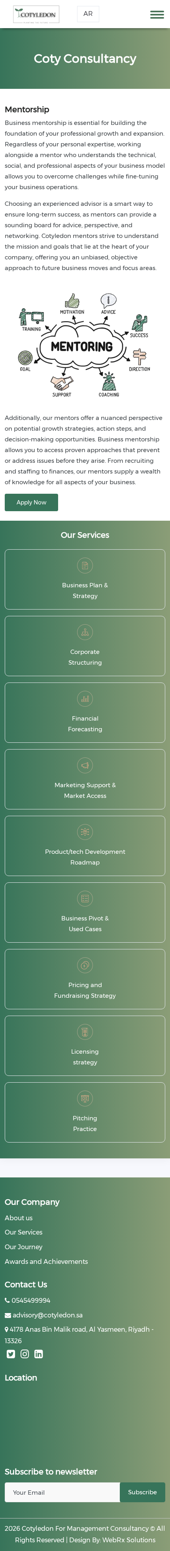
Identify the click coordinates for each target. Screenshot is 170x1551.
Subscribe (142, 1492)
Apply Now (31, 502)
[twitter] (11, 1354)
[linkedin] (38, 1354)
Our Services (23, 1232)
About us (18, 1218)
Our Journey (23, 1247)
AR (88, 13)
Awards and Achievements (46, 1261)
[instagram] (25, 1354)
